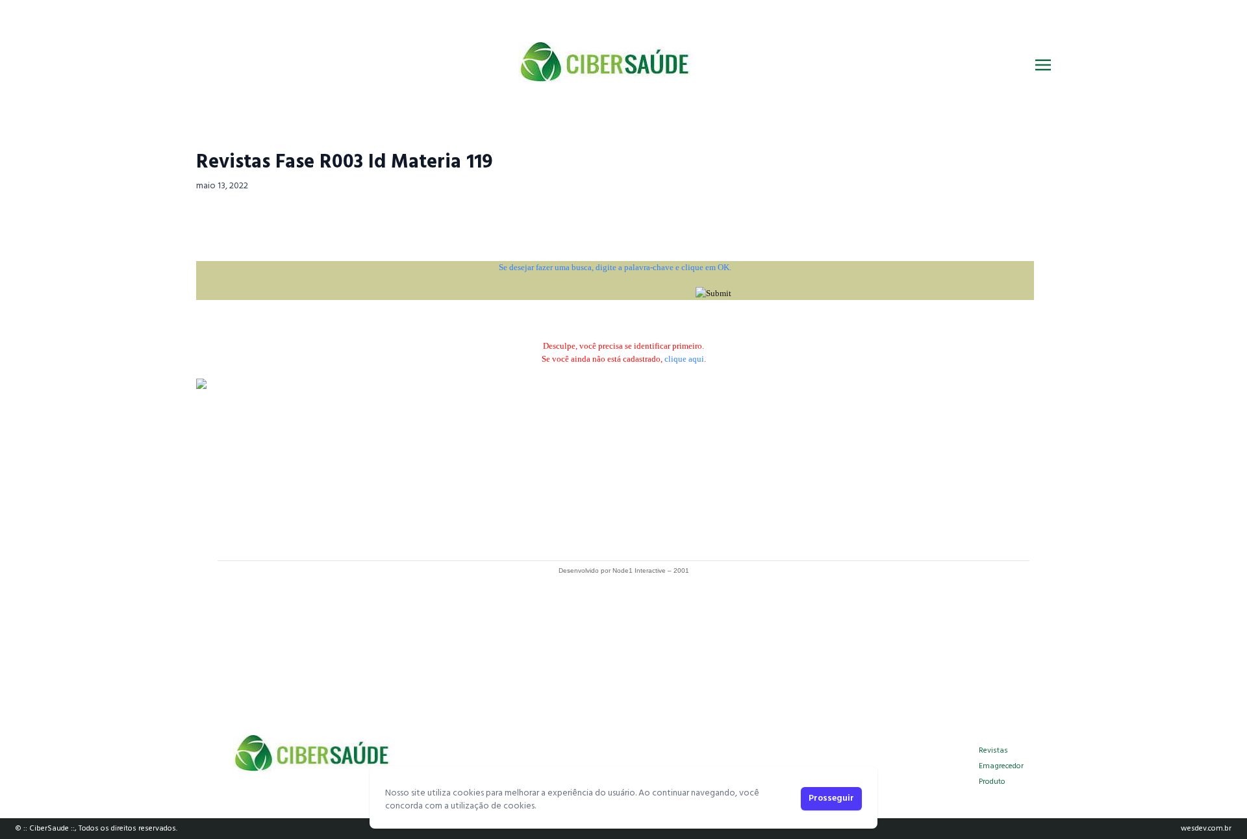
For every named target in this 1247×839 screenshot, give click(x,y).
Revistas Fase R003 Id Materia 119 (344, 162)
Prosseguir (831, 798)
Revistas (993, 750)
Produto (992, 781)
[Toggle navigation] (1043, 65)
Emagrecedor (1001, 766)
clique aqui (684, 359)
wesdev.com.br (1206, 828)
